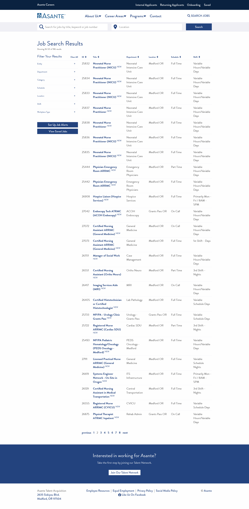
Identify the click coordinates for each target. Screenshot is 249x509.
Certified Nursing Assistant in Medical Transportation (104, 392)
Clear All (74, 57)
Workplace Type (43, 112)
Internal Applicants (146, 5)
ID (83, 57)
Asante (208, 491)
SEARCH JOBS (200, 16)
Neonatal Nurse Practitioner (102, 110)
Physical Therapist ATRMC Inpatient (103, 416)
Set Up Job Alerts (57, 125)
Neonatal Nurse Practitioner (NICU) (104, 65)
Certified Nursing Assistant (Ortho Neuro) (107, 272)
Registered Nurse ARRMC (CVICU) (104, 405)
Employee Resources (98, 491)
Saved (207, 5)
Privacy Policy (145, 491)
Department (42, 71)
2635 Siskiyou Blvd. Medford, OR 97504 (49, 497)
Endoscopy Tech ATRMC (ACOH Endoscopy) (107, 213)
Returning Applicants (172, 5)
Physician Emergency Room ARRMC (105, 169)
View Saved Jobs (57, 131)
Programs (136, 16)
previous (86, 433)
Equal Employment (123, 491)
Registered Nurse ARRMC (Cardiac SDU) (107, 327)
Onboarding (193, 5)
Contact (155, 16)
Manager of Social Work (106, 255)
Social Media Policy (167, 491)
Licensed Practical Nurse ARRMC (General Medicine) (107, 363)
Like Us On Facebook (133, 495)
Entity (39, 63)
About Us (92, 16)
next (125, 433)
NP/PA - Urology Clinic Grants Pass (106, 317)
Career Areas (114, 16)
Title (95, 57)
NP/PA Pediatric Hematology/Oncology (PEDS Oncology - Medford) (106, 346)
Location (40, 95)
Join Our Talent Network (124, 472)
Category (41, 79)
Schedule (41, 87)
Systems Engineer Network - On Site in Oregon (105, 378)
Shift (39, 104)
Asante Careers (45, 4)
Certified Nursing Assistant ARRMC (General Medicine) (104, 230)
